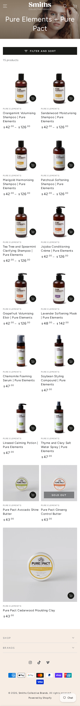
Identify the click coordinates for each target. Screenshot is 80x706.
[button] (65, 6)
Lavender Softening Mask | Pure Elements (59, 315)
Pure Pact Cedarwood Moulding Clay (29, 610)
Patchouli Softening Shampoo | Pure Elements (55, 184)
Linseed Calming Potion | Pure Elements (20, 445)
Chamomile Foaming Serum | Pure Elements (19, 378)
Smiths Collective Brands (33, 693)
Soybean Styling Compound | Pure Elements (53, 380)
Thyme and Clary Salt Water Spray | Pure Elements (56, 447)
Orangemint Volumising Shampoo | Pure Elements (19, 117)
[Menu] (5, 6)
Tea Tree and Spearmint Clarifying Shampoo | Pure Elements (19, 251)
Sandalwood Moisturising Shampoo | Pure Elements (59, 117)
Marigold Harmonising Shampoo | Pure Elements (18, 184)
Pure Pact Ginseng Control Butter (54, 512)
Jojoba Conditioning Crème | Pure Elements (57, 248)
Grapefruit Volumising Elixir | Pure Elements (18, 315)
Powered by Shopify (40, 697)
